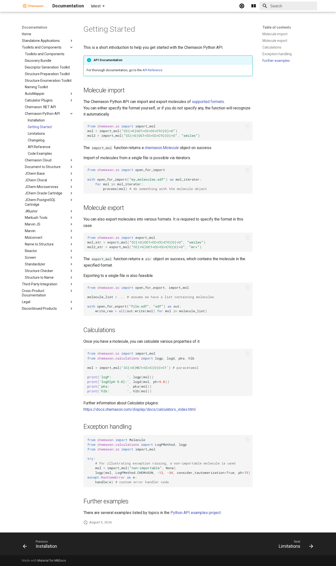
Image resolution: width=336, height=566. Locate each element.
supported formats (208, 101)
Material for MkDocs (51, 560)
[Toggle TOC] (254, 6)
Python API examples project (195, 512)
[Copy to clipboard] (248, 126)
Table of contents (276, 27)
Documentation (34, 27)
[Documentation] (33, 6)
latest (96, 6)
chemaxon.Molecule (162, 147)
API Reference (152, 70)
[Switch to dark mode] (242, 6)
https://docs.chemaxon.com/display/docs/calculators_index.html (139, 409)
